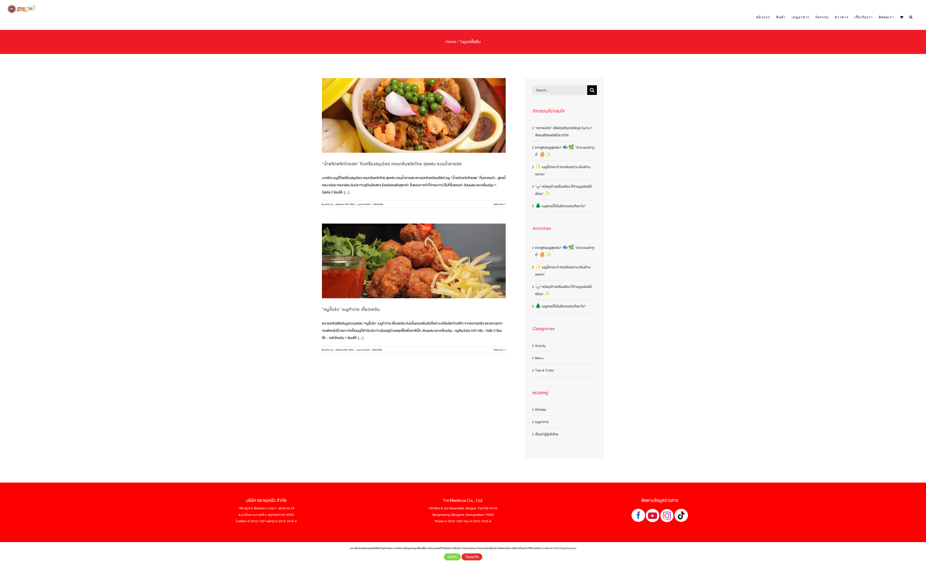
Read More (498, 204)
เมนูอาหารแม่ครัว (364, 204)
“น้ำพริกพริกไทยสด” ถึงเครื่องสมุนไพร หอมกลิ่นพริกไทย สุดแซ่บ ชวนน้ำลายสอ (392, 163)
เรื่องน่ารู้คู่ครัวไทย (546, 434)
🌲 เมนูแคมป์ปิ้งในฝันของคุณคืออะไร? (560, 206)
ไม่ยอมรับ (472, 557)
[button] (911, 17)
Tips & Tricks (544, 370)
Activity (540, 346)
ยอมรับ (452, 557)
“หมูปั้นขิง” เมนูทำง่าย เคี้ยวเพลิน (351, 309)
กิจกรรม (540, 409)
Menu (539, 358)
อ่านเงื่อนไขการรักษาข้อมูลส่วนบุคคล (558, 548)
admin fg (329, 204)
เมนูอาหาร (542, 422)
